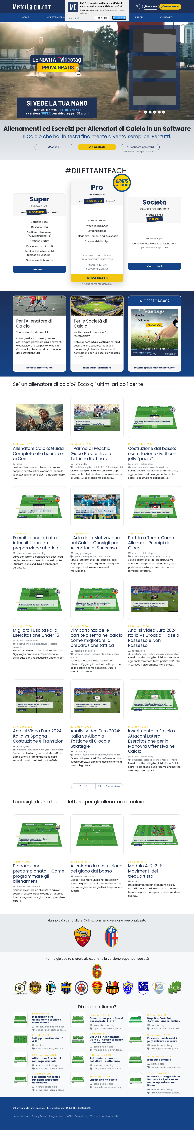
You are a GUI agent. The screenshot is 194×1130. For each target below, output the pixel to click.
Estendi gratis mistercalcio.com (154, 367)
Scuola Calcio (101, 1046)
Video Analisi (116, 467)
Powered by (72, 18)
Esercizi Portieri (159, 1067)
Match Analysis (83, 467)
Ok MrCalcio (119, 18)
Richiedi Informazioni (39, 367)
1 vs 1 (38, 1048)
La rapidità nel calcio (103, 1079)
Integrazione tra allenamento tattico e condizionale (46, 1019)
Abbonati (39, 269)
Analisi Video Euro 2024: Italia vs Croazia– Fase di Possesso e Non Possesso (154, 638)
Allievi (154, 1048)
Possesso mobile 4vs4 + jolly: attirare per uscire (162, 1039)
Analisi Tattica (139, 654)
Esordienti (173, 1067)
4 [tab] (159, 112)
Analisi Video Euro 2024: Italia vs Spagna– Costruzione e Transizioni (39, 736)
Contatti (166, 17)
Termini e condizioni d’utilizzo (105, 1116)
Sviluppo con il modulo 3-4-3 (48, 1039)
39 (99, 786)
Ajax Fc (97, 1028)
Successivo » (113, 786)
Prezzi (139, 17)
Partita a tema (163, 556)
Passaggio (63, 1068)
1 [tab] (145, 112)
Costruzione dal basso (143, 467)
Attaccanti (47, 1048)
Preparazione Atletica (28, 553)
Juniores (176, 1048)
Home (25, 17)
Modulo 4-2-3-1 (100, 467)
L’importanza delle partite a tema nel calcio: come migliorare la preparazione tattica (96, 638)
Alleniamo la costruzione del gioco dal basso (96, 868)
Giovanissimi (164, 1048)
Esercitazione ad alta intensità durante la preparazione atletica (35, 543)
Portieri (155, 1063)
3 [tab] (154, 112)
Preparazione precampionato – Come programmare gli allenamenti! (38, 873)
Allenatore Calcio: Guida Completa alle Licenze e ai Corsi (38, 454)
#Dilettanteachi (57, 17)
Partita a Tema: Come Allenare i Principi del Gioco (151, 543)
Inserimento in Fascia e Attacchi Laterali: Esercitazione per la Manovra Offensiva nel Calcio (152, 741)
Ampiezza (137, 759)
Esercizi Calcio (139, 464)
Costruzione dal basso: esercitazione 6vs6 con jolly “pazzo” (152, 454)
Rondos (44, 643)
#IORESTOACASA (155, 300)
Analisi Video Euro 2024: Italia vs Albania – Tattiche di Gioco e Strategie (95, 738)
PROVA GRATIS (96, 278)
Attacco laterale (152, 759)
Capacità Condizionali (47, 1029)
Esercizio (64, 1029)
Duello (103, 1068)
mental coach (104, 556)
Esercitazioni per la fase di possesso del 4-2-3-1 (107, 1019)
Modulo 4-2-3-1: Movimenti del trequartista (145, 871)
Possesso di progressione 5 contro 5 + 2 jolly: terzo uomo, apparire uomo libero (163, 1081)
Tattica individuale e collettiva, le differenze (105, 1059)
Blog (19, 464)
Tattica (78, 464)
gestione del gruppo (85, 556)
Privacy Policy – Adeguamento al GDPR (52, 1116)
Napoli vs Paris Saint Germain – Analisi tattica (163, 1019)
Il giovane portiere (159, 1059)
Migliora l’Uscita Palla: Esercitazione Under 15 (36, 632)
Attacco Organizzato (143, 556)
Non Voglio (102, 18)
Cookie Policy (82, 1116)
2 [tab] (150, 112)
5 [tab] (163, 112)
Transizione (162, 467)
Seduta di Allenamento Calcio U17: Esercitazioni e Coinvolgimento (106, 1039)
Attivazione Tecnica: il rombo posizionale (46, 1059)
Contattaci (154, 266)
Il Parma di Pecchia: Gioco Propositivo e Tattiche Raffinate (90, 454)
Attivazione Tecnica (46, 1068)
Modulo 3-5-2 (174, 1028)
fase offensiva (169, 759)
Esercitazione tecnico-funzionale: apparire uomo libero (46, 1079)
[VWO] (80, 18)
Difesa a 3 (59, 1048)
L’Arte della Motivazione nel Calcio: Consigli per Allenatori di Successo (95, 543)
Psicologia (85, 553)
